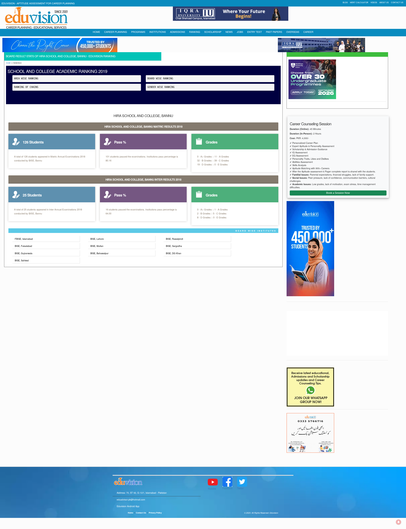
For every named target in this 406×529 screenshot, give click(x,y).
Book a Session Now (338, 193)
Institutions (157, 31)
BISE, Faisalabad (23, 246)
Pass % (120, 142)
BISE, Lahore (97, 238)
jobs (240, 31)
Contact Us (397, 2)
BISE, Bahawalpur (99, 253)
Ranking (194, 31)
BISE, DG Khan (173, 253)
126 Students (33, 142)
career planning (115, 31)
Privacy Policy (155, 512)
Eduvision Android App (128, 506)
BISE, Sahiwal (22, 260)
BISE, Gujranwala (23, 253)
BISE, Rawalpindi (174, 238)
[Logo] (157, 480)
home (96, 31)
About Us (384, 2)
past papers (274, 31)
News (229, 31)
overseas (292, 31)
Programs (138, 31)
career (308, 31)
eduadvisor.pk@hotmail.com (131, 499)
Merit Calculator (359, 2)
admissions (177, 31)
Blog (345, 2)
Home (8, 63)
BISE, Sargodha (174, 246)
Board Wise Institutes (256, 230)
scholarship (212, 31)
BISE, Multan (96, 246)
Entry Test (254, 31)
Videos (373, 2)
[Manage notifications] (398, 522)
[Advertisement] (337, 333)
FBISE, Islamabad (24, 238)
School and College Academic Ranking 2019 (57, 71)
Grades (211, 142)
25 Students (32, 195)
